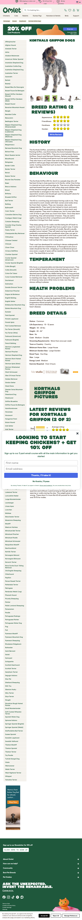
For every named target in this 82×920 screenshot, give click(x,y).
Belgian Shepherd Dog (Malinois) (13, 136)
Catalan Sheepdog (12, 221)
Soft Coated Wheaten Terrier (13, 713)
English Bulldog (10, 298)
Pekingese (9, 588)
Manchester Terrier (12, 517)
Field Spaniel (10, 315)
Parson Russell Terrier (13, 581)
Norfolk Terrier (10, 552)
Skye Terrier (9, 696)
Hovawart (8, 415)
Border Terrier (10, 169)
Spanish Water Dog (12, 717)
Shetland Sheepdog (12, 682)
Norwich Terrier (10, 562)
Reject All (56, 916)
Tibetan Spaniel (11, 748)
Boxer (7, 183)
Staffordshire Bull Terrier (14, 731)
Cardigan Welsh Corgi (13, 218)
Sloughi (8, 700)
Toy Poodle (9, 755)
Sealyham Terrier (11, 672)
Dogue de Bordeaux (12, 294)
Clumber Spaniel (11, 254)
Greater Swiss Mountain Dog (14, 390)
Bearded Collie (10, 114)
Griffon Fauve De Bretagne (15, 405)
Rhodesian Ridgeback (13, 644)
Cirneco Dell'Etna (11, 251)
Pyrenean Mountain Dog (14, 637)
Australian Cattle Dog (13, 66)
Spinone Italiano (11, 720)
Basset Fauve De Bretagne (14, 90)
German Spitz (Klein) (12, 363)
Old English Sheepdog (13, 570)
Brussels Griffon (11, 197)
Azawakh (8, 76)
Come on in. (8, 890)
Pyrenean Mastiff (11, 633)
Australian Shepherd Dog (14, 70)
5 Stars (32, 427)
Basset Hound (10, 104)
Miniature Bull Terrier (12, 531)
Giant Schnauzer (11, 372)
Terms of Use (6, 903)
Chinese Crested (11, 240)
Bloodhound (9, 158)
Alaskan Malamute (12, 56)
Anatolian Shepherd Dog (14, 63)
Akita (7, 52)
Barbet (7, 80)
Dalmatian (9, 284)
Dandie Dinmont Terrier (13, 287)
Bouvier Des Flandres (12, 179)
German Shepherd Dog (13, 355)
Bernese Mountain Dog (13, 148)
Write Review (56, 134)
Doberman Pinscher (12, 291)
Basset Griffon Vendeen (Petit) (13, 100)
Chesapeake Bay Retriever (15, 233)
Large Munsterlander (13, 499)
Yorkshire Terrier (11, 780)
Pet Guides (7, 877)
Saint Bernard (10, 651)
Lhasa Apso (9, 506)
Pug (6, 626)
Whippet (8, 776)
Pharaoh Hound (10, 595)
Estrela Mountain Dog (13, 308)
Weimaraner (9, 766)
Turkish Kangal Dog (12, 759)
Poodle (7, 612)
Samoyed (8, 658)
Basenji (7, 83)
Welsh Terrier (10, 769)
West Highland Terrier (13, 773)
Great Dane (9, 386)
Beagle (7, 111)
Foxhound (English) (12, 340)
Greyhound (9, 398)
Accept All (44, 916)
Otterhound (9, 574)
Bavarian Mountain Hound (14, 107)
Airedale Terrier (11, 49)
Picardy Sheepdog (12, 598)
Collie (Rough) (10, 266)
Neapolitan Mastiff (12, 545)
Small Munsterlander (12, 708)
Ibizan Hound (10, 422)
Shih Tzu (8, 686)
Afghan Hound (10, 45)
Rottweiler (9, 647)
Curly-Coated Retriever (13, 277)
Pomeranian (9, 609)
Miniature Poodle (11, 538)
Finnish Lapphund (11, 319)
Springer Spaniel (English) (14, 724)
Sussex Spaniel (10, 734)
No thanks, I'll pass (41, 481)
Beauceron (9, 118)
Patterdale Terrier (11, 584)
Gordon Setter (10, 382)
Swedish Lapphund (12, 738)
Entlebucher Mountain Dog (15, 305)
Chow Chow (9, 247)
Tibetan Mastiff (11, 745)
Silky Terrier (9, 693)
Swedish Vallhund (11, 741)
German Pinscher (11, 352)
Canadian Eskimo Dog (13, 214)
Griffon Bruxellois (11, 401)
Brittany (8, 193)
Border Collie (10, 165)
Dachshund (9, 280)
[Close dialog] (77, 433)
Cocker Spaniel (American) (10, 259)
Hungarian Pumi (11, 419)
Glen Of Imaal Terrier (13, 375)
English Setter (10, 301)
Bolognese (9, 162)
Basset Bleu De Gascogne (14, 87)
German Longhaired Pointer (12, 348)
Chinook (8, 244)
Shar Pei (8, 679)
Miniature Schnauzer (12, 541)
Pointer (7, 602)
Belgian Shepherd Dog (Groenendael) (13, 126)
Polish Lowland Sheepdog (14, 605)
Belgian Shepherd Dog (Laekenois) (13, 131)
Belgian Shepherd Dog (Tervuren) (13, 140)
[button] (41, 877)
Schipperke (9, 661)
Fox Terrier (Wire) (11, 333)
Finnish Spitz (9, 322)
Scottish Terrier (10, 668)
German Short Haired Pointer (13, 359)
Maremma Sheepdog (13, 520)
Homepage (7, 21)
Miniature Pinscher (12, 534)
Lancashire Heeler (11, 496)
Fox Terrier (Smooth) (12, 329)
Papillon (8, 577)
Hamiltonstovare (11, 408)
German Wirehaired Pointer (12, 368)
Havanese (8, 412)
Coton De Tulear (11, 273)
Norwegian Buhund (12, 555)
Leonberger (9, 503)
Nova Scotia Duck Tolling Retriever (14, 566)
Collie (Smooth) (10, 270)
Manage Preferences (70, 916)
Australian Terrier (11, 73)
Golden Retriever (11, 379)
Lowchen (8, 510)
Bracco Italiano (10, 186)
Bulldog (8, 204)
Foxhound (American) (13, 336)
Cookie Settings (6, 907)
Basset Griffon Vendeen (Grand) (13, 95)
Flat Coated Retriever (13, 326)
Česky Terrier (10, 230)
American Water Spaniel (14, 59)
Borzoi (7, 172)
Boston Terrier (10, 176)
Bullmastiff (9, 207)
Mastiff (7, 524)
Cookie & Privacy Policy (8, 905)
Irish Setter (9, 426)
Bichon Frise (9, 151)
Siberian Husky (10, 689)
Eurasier (8, 312)
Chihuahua (9, 237)
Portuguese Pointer (12, 619)
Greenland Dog (10, 394)
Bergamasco (9, 144)
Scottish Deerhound (12, 665)
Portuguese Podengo (12, 616)
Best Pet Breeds (9, 873)
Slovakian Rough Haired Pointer (14, 704)
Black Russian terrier (12, 155)
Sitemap (4, 909)
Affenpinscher (10, 42)
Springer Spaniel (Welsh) (14, 727)
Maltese (8, 513)
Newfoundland (10, 548)
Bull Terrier (9, 200)
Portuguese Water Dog (13, 623)
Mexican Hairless (11, 527)
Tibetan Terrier (10, 752)
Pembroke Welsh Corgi (13, 591)
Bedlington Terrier (11, 121)
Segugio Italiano (11, 675)
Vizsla (7, 762)
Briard (7, 190)
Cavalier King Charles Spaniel (13, 226)
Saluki (7, 654)
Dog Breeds (22, 21)
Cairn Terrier (9, 211)
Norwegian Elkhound (12, 559)
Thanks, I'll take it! (41, 475)
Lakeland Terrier (11, 492)
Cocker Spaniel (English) (14, 263)
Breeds (14, 21)
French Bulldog (10, 343)
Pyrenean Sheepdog (12, 640)
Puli (6, 630)
